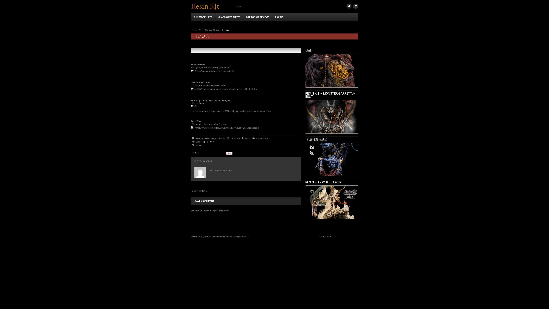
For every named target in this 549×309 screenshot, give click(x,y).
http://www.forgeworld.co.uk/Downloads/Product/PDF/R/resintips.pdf (227, 128)
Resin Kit (197, 30)
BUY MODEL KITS (203, 17)
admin (247, 138)
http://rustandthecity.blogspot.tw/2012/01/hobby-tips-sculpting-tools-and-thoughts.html (231, 111)
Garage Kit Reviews (257, 17)
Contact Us (244, 236)
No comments (262, 138)
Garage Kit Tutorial (217, 138)
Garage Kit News (212, 30)
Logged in (207, 211)
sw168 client (325, 236)
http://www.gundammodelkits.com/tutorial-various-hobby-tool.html (226, 89)
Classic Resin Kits (229, 17)
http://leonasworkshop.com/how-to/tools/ (215, 71)
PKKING (279, 17)
